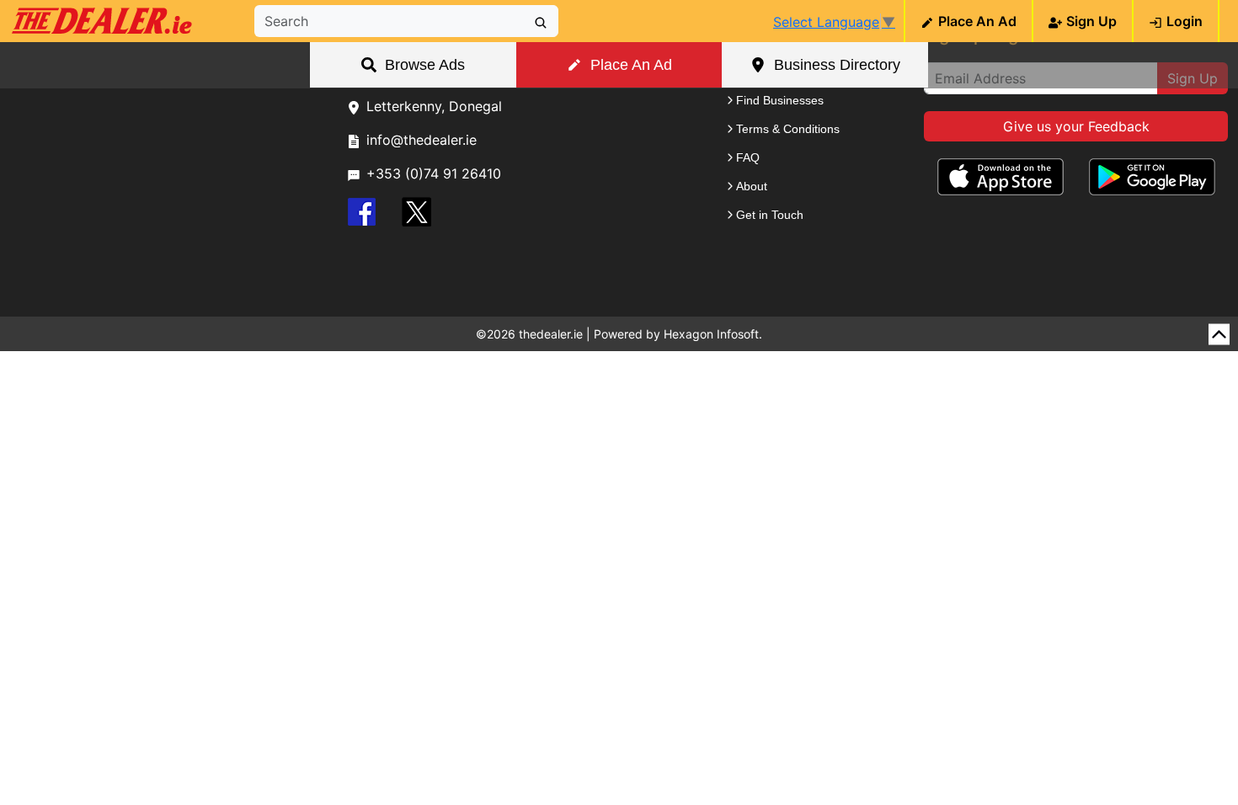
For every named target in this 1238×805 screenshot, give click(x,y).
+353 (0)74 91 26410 (433, 173)
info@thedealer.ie (421, 139)
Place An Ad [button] (631, 64)
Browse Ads (425, 64)
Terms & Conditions (788, 129)
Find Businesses (780, 100)
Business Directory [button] (837, 64)
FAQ (748, 157)
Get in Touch (769, 214)
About (751, 186)
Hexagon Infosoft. (713, 334)
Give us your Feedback (1076, 126)
